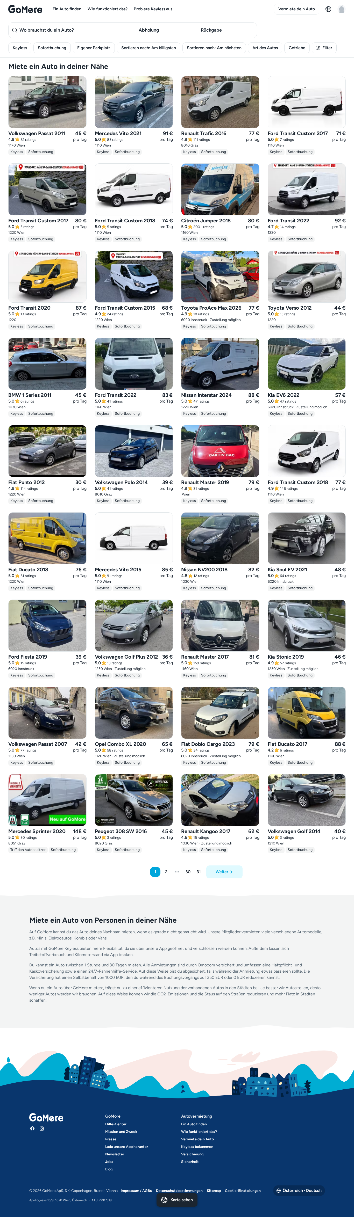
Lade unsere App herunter (126, 1147)
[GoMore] (25, 9)
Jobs (109, 1162)
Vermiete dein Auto (296, 8)
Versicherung (192, 1154)
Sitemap (214, 1191)
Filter (327, 47)
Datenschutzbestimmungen (179, 1191)
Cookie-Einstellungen (243, 1191)
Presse (110, 1139)
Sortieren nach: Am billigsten (148, 47)
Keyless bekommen (197, 1147)
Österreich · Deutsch (302, 1190)
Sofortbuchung (52, 47)
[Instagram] (42, 1128)
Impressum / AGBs (136, 1191)
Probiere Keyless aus (153, 8)
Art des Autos (265, 47)
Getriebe (297, 47)
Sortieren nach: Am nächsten (214, 47)
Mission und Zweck (121, 1131)
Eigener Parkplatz (93, 47)
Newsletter (114, 1154)
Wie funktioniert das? (108, 8)
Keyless (20, 47)
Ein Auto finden (67, 8)
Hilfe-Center (115, 1124)
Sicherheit (190, 1162)
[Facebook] (32, 1128)
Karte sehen (182, 1199)
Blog (108, 1169)
